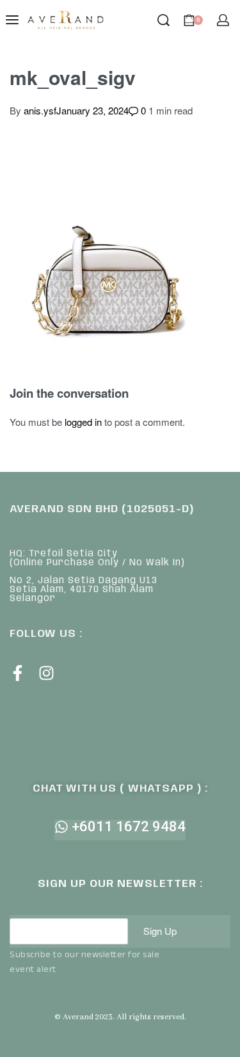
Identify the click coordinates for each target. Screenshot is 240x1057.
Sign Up (160, 930)
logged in (83, 421)
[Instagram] (46, 673)
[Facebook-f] (18, 673)
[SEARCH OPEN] (163, 20)
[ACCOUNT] (223, 20)
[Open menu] (12, 20)
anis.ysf (40, 110)
